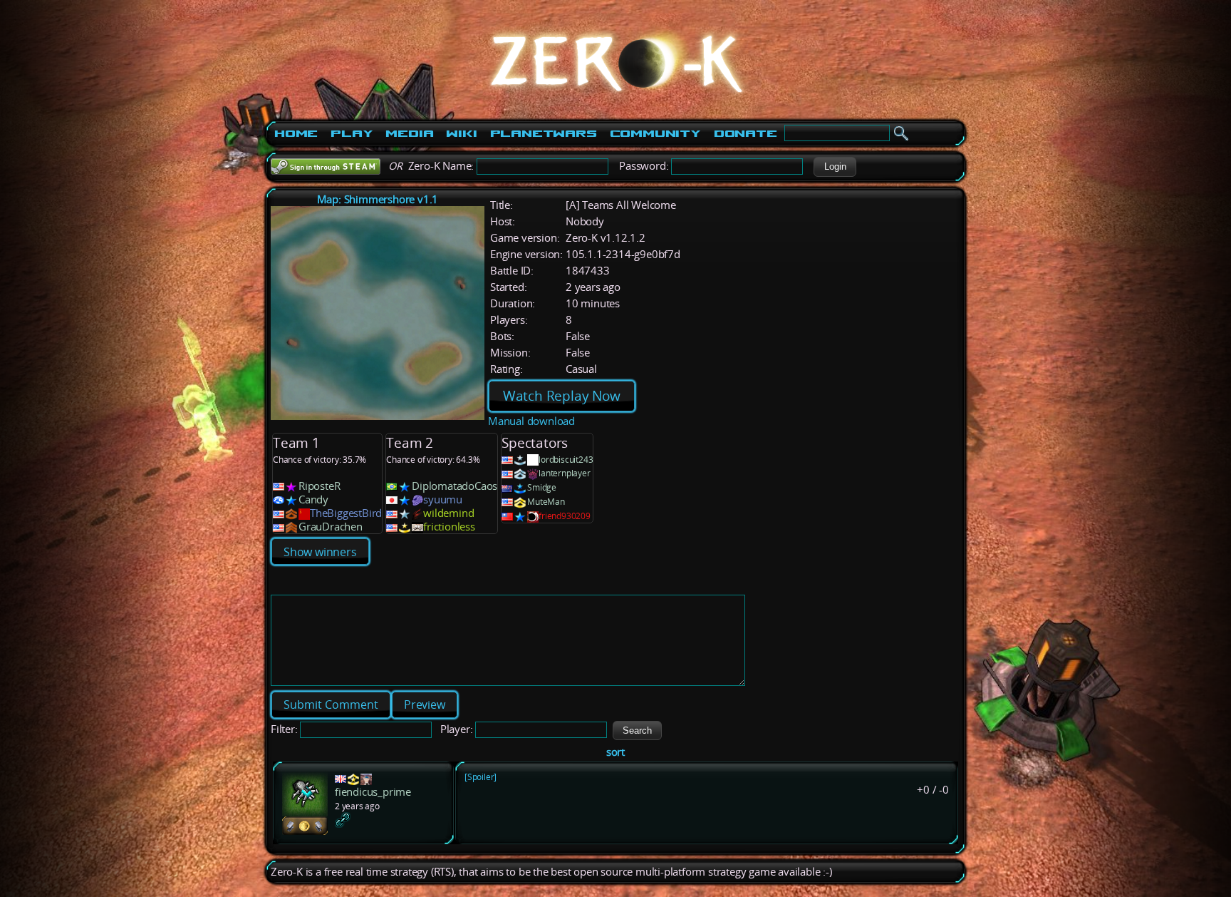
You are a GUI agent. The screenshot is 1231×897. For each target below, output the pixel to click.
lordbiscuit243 (566, 459)
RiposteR (319, 486)
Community (655, 133)
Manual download (531, 421)
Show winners (320, 552)
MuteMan (546, 502)
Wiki (461, 133)
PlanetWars (543, 133)
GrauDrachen (330, 526)
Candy (313, 499)
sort (615, 752)
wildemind (448, 513)
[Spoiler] (480, 777)
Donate (745, 133)
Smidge (541, 487)
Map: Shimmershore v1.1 (378, 199)
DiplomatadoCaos (454, 486)
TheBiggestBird (346, 513)
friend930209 (565, 516)
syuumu (442, 499)
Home (296, 133)
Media (409, 133)
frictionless (449, 526)
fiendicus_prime (373, 792)
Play (352, 133)
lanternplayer (564, 473)
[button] (835, 167)
